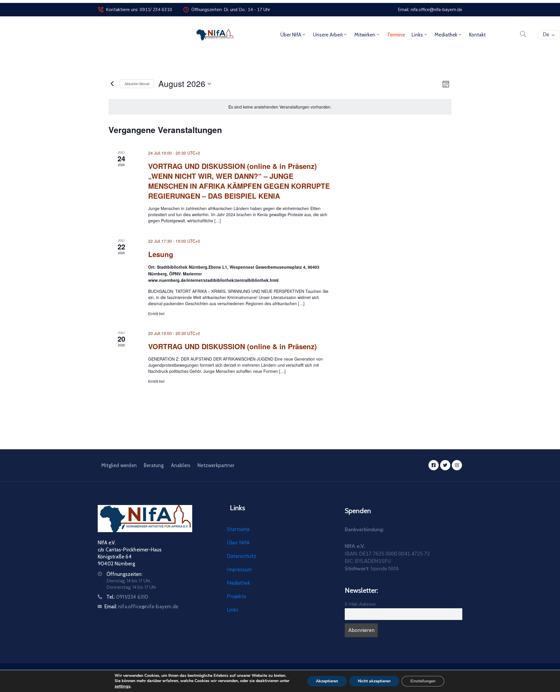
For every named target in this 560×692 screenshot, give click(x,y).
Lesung (160, 254)
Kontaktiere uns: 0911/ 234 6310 (139, 10)
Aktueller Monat (137, 83)
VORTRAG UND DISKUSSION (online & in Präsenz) (232, 346)
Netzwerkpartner (215, 465)
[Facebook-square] (433, 465)
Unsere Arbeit (328, 35)
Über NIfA (290, 35)
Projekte (236, 596)
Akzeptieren (327, 681)
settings (122, 686)
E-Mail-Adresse (360, 604)
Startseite (238, 529)
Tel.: (127, 597)
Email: (141, 606)
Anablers (181, 465)
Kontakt (477, 35)
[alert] (280, 107)
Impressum (239, 569)
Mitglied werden (119, 465)
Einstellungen (422, 681)
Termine (396, 35)
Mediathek (446, 35)
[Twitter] (445, 465)
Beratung (154, 465)
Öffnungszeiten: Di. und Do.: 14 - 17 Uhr (230, 10)
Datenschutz (241, 556)
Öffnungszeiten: (124, 574)
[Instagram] (457, 465)
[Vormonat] (112, 83)
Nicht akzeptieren (374, 681)
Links (417, 35)
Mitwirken (364, 35)
